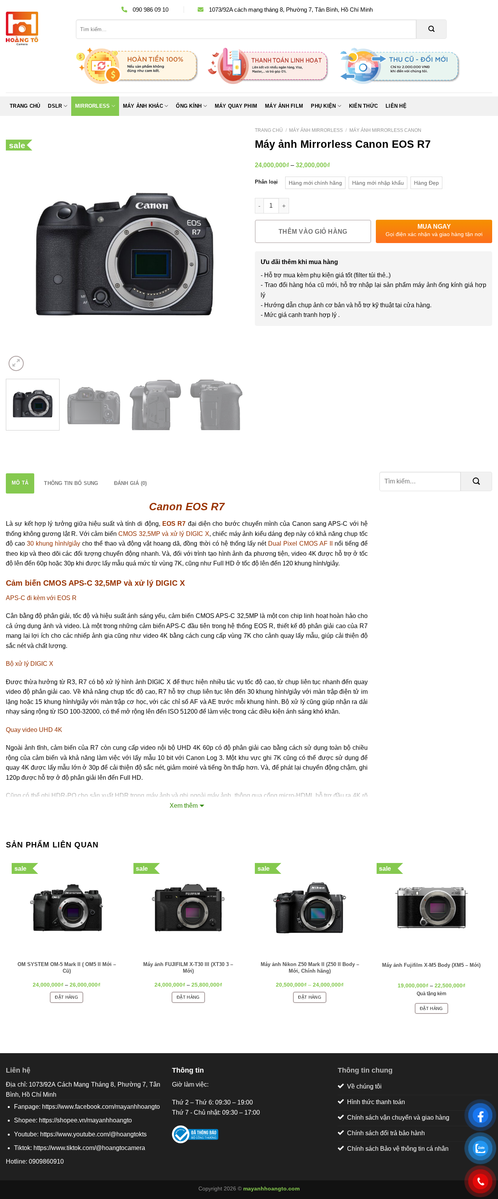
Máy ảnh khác (143, 106)
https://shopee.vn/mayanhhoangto (85, 1120)
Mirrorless (92, 106)
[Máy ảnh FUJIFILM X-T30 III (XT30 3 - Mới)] (188, 907)
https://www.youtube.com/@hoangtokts (93, 1134)
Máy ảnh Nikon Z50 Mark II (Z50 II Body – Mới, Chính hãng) (310, 967)
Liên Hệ (396, 106)
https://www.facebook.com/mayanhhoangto (101, 1106)
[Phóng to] (16, 363)
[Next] (229, 254)
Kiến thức (363, 106)
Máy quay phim (236, 106)
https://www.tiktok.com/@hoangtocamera (89, 1148)
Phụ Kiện (323, 106)
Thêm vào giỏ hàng (313, 231)
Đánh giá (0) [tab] (130, 483)
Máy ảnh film (284, 106)
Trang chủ (25, 106)
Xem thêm (184, 805)
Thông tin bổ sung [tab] (71, 483)
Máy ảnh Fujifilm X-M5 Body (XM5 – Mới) (431, 965)
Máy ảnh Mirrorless (316, 130)
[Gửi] (431, 29)
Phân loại (266, 182)
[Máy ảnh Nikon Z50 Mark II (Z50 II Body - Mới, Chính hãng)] (310, 907)
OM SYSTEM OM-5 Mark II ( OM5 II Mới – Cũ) (67, 967)
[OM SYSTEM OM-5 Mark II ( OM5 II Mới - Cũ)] (67, 907)
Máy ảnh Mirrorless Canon (385, 130)
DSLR (55, 106)
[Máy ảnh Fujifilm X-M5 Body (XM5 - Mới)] (432, 907)
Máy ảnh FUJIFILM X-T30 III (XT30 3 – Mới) (188, 967)
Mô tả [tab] (20, 483)
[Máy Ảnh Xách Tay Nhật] (35, 29)
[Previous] (20, 254)
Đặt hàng (66, 997)
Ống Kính (189, 106)
